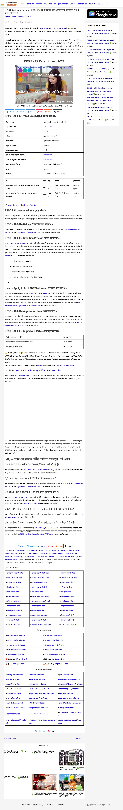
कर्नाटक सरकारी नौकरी (38, 606)
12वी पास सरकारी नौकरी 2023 (16, 654)
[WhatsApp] (40, 731)
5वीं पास (9, 636)
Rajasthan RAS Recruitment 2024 (52, 28)
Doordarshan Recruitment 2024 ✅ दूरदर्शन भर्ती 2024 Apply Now (43, 751)
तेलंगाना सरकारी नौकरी (13, 625)
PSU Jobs (33, 720)
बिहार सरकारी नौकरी (13, 592)
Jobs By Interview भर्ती (66, 708)
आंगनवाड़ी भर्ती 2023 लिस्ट (15, 675)
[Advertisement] (44, 399)
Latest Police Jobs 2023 (38, 714)
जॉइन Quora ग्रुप (18, 664)
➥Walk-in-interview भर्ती (14, 703)
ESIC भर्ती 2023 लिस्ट (13, 698)
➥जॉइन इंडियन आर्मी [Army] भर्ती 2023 (69, 679)
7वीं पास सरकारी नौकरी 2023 (16, 640)
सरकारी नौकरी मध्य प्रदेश (39, 615)
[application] (102, 4)
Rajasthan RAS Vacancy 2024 (28, 306)
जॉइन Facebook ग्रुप (58, 659)
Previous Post (10, 738)
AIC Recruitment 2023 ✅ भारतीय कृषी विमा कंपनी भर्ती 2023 (15, 751)
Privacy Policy (38, 805)
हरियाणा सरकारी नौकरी (14, 601)
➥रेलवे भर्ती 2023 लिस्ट (13, 679)
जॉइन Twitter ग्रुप (62, 664)
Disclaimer (26, 805)
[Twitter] (44, 731)
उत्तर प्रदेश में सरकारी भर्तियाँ (15, 573)
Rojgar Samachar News (67, 720)
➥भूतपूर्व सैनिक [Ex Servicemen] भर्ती (69, 703)
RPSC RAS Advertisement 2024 (22, 375)
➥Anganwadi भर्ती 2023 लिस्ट (38, 708)
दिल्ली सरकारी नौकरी (13, 587)
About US (50, 805)
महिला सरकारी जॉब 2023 (37, 679)
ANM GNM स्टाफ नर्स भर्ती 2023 (69, 698)
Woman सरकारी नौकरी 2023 (39, 698)
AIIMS (32, 703)
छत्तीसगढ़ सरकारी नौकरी (14, 582)
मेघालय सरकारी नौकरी (67, 610)
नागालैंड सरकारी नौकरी (67, 601)
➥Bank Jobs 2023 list (13, 689)
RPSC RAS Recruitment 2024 (20, 550)
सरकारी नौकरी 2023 (18, 636)
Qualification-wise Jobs (48, 370)
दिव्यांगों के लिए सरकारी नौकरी (15, 708)
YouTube (40, 365)
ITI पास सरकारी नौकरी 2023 (53, 636)
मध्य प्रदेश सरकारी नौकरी (14, 578)
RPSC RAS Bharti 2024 (28, 534)
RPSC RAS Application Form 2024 (43, 293)
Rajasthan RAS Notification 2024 (39, 556)
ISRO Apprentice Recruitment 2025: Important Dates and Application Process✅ (100, 101)
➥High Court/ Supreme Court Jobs (41, 693)
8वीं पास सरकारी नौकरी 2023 (16, 645)
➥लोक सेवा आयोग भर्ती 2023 (37, 684)
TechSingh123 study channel (65, 365)
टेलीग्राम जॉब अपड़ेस (30, 205)
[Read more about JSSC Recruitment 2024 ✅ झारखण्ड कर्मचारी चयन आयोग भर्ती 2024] (71, 757)
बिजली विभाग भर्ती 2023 (66, 693)
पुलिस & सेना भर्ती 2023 (66, 675)
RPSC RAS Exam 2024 (32, 503)
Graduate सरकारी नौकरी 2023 (54, 645)
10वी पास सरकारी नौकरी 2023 (16, 650)
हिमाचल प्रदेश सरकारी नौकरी (40, 596)
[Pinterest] (48, 731)
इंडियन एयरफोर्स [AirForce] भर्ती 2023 (71, 684)
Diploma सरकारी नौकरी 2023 (54, 640)
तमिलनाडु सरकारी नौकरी (39, 620)
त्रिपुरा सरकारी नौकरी (67, 620)
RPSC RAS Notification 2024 (41, 550)
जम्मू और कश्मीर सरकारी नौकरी (41, 601)
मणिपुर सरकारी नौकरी (67, 606)
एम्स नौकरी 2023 (39, 703)
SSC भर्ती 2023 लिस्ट (13, 684)
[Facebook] (36, 731)
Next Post (79, 738)
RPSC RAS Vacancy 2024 (16, 243)
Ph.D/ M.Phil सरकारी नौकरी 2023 (55, 654)
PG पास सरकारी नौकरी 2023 (53, 650)
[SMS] (53, 731)
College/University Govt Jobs (40, 689)
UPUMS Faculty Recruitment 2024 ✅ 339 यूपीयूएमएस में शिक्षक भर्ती (44, 794)
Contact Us (60, 805)
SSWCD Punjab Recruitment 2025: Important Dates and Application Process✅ (99, 91)
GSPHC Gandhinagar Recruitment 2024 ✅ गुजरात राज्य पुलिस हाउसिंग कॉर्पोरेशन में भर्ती (71, 794)
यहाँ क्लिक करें (48, 127)
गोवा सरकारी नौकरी (37, 592)
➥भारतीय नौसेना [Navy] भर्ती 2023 (68, 689)
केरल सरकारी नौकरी (38, 610)
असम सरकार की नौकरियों (39, 587)
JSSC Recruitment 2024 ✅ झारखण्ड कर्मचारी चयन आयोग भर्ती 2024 (71, 768)
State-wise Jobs (24, 370)
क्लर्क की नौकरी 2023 (13, 714)
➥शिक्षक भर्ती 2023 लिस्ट (36, 675)
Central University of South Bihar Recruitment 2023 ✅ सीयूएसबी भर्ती (16, 777)
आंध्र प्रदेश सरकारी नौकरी (39, 582)
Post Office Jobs (13, 720)
